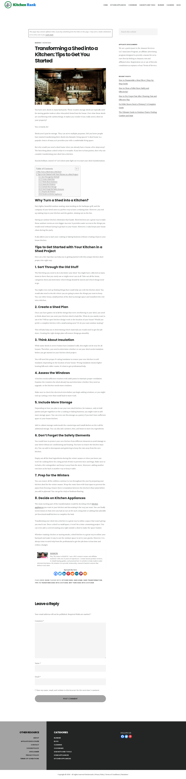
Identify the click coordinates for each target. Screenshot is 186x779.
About (36, 738)
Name (38, 663)
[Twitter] (60, 573)
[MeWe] (77, 573)
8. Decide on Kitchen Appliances (51, 194)
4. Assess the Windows (48, 184)
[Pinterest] (68, 573)
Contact (35, 745)
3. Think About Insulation (49, 182)
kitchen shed (67, 580)
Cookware (58, 748)
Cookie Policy (33, 748)
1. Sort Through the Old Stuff (50, 177)
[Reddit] (72, 573)
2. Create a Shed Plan (48, 179)
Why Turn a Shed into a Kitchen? (49, 172)
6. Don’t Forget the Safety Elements (52, 189)
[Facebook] (56, 573)
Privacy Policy (32, 755)
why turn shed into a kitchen (81, 583)
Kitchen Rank (20, 5)
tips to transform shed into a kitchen (51, 583)
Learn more (49, 35)
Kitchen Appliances (62, 759)
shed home (78, 580)
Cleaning (58, 745)
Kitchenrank (89, 774)
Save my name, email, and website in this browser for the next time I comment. (68, 690)
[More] (85, 573)
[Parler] (81, 573)
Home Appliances (61, 755)
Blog (47, 580)
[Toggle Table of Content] (75, 168)
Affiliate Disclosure (30, 741)
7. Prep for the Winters (48, 192)
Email (38, 677)
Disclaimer (34, 752)
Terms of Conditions (29, 759)
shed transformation (92, 580)
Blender (57, 738)
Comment (39, 621)
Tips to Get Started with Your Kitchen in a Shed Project (58, 174)
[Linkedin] (64, 573)
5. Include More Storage (49, 187)
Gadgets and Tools (63, 752)
